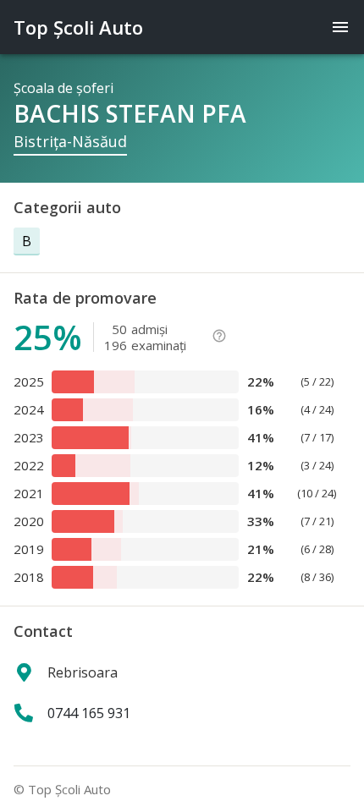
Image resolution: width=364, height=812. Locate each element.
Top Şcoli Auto (78, 27)
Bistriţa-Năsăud (70, 141)
